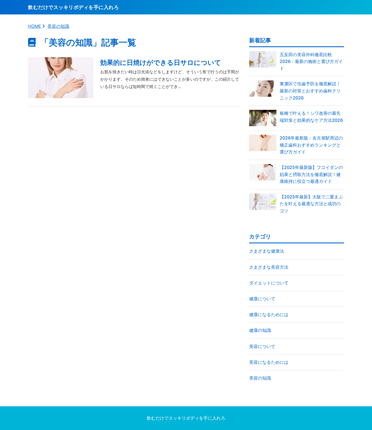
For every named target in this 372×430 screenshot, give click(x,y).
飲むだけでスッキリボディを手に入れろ (186, 418)
